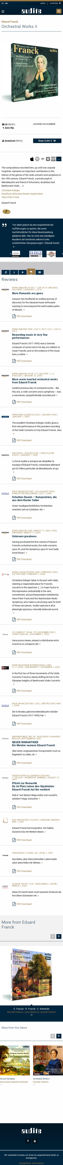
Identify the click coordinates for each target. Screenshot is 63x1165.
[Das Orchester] (5, 820)
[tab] (6, 272)
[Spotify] (37, 158)
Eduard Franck (41, 1082)
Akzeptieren (25, 1163)
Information (38, 1163)
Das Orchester (20, 820)
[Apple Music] (32, 158)
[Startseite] (31, 11)
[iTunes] (48, 158)
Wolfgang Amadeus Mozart (14, 1082)
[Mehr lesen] (24, 309)
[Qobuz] (53, 158)
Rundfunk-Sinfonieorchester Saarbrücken (22, 193)
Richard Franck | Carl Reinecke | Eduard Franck (31, 1012)
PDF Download (24, 316)
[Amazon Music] (43, 158)
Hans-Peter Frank (10, 197)
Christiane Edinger (11, 190)
